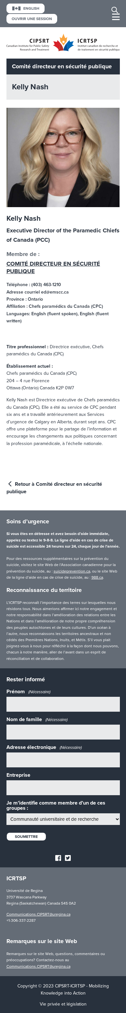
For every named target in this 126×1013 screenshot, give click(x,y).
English (31, 8)
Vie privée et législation (63, 1004)
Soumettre (26, 836)
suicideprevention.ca (72, 571)
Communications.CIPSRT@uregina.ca (38, 914)
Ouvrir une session (32, 19)
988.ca (97, 577)
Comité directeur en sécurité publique (53, 267)
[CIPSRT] (63, 49)
